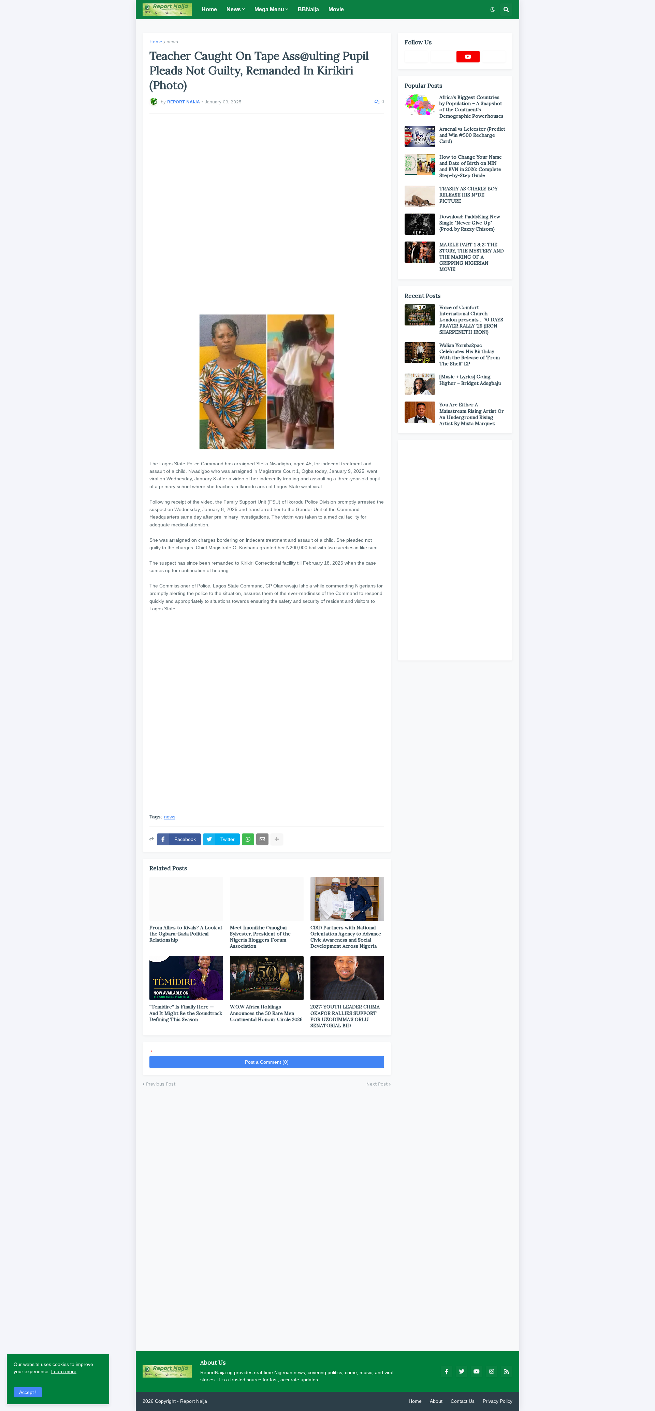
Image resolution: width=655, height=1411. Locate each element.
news (172, 42)
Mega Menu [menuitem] (269, 9)
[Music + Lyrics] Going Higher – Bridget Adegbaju (470, 380)
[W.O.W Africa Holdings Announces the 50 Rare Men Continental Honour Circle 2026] (267, 978)
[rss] (506, 1371)
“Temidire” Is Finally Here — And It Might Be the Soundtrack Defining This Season (185, 1013)
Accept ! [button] (28, 1392)
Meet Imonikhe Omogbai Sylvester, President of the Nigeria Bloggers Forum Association (260, 937)
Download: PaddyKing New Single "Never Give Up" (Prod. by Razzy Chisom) (469, 223)
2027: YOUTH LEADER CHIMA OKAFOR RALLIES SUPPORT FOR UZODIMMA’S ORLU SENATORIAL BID (345, 1016)
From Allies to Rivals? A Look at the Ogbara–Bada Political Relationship (185, 934)
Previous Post (160, 1084)
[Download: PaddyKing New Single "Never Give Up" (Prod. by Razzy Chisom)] (420, 224)
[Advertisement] (266, 213)
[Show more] (277, 839)
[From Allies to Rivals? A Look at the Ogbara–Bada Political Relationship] (186, 899)
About (436, 1401)
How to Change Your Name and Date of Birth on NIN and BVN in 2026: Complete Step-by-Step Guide (470, 166)
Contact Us (463, 1401)
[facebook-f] (446, 1371)
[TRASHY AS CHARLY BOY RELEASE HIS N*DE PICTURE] (420, 196)
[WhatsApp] (248, 839)
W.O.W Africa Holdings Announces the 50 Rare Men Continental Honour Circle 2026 (266, 1013)
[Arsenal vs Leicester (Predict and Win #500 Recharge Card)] (420, 136)
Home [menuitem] (209, 9)
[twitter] (461, 1371)
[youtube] (468, 56)
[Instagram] (494, 56)
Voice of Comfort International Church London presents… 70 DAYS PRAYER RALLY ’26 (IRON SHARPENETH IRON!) (471, 319)
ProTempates (222, 1401)
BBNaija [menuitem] (308, 9)
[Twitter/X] (442, 56)
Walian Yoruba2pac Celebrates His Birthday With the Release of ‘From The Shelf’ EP (469, 354)
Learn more (63, 1371)
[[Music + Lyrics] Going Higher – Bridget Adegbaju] (420, 384)
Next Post (377, 1084)
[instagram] (491, 1371)
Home (155, 42)
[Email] (262, 839)
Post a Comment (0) (267, 1062)
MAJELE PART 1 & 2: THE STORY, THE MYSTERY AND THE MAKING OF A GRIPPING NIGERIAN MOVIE (471, 257)
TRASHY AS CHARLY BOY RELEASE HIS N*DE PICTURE (468, 195)
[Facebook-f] (416, 56)
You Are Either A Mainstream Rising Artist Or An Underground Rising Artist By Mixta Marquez (471, 414)
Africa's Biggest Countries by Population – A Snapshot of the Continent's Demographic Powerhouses (471, 106)
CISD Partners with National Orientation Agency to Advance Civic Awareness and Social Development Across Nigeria (345, 937)
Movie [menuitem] (336, 9)
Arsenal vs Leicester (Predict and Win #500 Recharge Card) (472, 135)
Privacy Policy (497, 1401)
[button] (492, 9)
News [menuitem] (234, 9)
